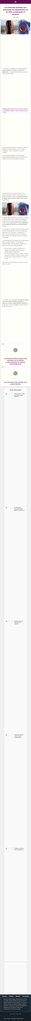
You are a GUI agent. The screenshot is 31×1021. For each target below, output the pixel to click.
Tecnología (25, 996)
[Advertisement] (15, 51)
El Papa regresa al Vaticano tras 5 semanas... (18, 622)
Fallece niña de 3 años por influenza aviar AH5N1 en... (19, 395)
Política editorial (19, 1018)
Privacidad (13, 1018)
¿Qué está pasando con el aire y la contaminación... (18, 736)
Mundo (18, 996)
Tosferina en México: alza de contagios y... (19, 849)
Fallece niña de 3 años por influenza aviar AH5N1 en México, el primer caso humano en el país (15, 110)
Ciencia (4, 996)
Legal (5, 1018)
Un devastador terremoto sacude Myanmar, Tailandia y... (19, 509)
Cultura (11, 996)
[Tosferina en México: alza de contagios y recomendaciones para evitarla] (10, 904)
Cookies (8, 1018)
